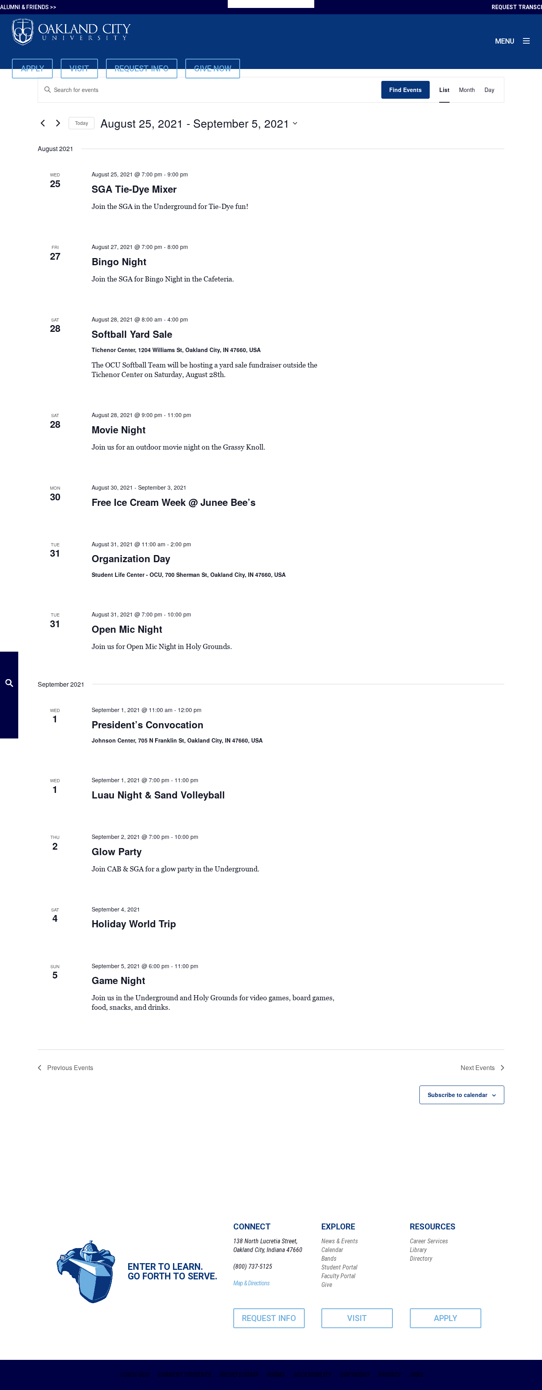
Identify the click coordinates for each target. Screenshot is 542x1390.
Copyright (355, 1375)
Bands (328, 1258)
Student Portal (339, 1267)
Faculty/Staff (239, 1375)
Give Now (212, 68)
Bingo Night (119, 261)
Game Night (118, 980)
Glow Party (117, 851)
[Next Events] (58, 123)
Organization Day (131, 558)
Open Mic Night (127, 629)
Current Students (184, 1375)
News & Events (339, 1241)
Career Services (429, 1241)
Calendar (332, 1250)
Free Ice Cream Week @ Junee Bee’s (174, 502)
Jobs (416, 1375)
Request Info (142, 68)
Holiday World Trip (134, 923)
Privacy (390, 1375)
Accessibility (312, 1375)
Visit (79, 68)
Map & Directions (251, 1283)
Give (326, 1285)
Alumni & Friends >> (28, 7)
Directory (421, 1258)
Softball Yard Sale (132, 334)
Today (81, 122)
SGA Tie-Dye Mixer (134, 188)
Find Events (405, 90)
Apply (32, 68)
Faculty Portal (338, 1276)
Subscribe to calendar (457, 1095)
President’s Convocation (148, 724)
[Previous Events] (42, 123)
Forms (276, 1375)
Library (418, 1250)
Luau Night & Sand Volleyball (158, 794)
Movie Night (119, 429)
